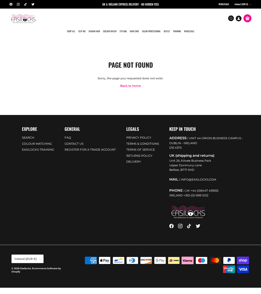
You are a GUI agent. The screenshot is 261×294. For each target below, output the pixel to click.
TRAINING (176, 18)
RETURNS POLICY (139, 150)
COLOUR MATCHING (37, 138)
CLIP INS (82, 18)
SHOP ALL (71, 18)
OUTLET (166, 18)
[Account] (239, 18)
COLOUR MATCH (110, 18)
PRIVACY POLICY (138, 132)
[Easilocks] (23, 18)
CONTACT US (74, 138)
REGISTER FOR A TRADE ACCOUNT (90, 144)
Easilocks (25, 262)
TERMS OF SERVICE (140, 144)
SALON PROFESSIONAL (150, 18)
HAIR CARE (134, 18)
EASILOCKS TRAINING (38, 144)
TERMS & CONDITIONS (142, 138)
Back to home (130, 80)
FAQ (68, 132)
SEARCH (28, 132)
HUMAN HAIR (94, 18)
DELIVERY (133, 156)
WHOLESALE (188, 18)
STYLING (122, 18)
